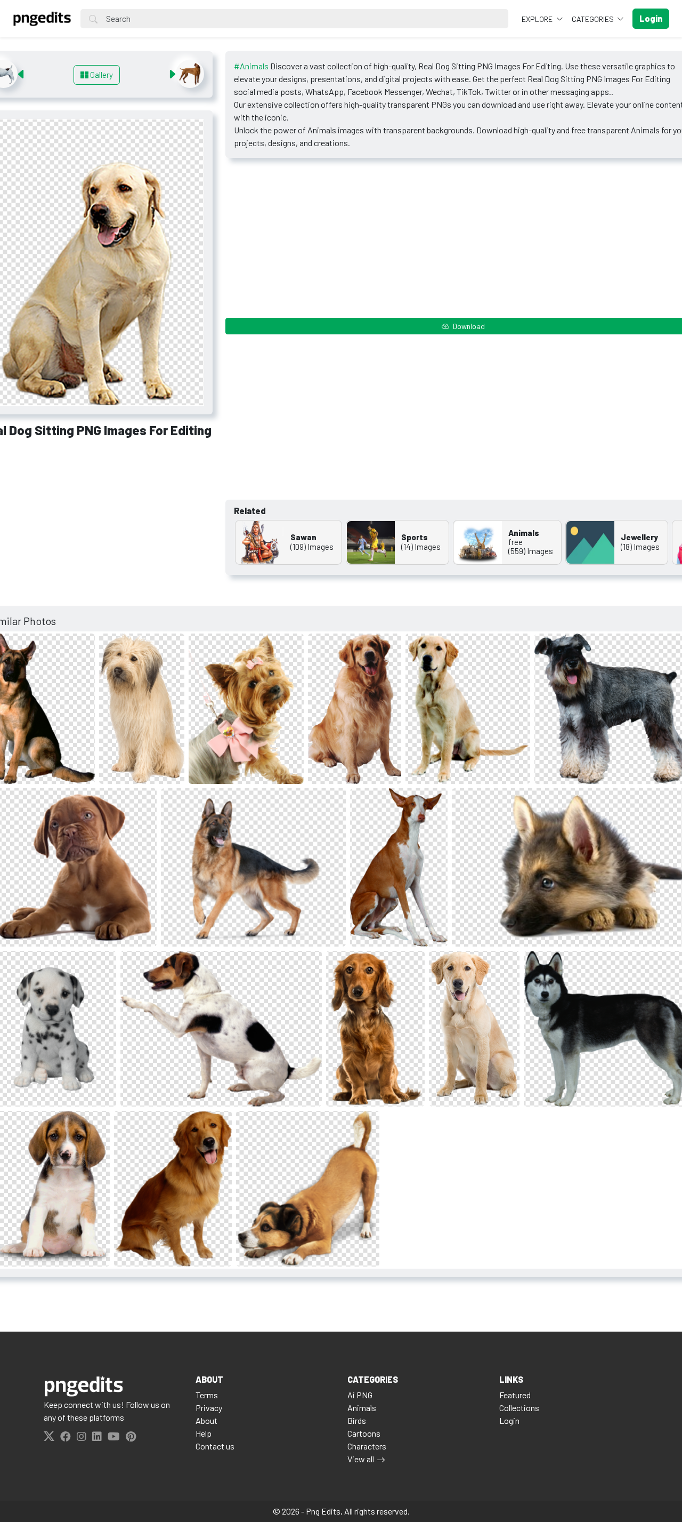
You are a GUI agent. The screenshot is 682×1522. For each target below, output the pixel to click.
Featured (515, 1395)
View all (360, 1459)
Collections (519, 1408)
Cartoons (363, 1433)
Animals (361, 1408)
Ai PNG (359, 1395)
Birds (356, 1420)
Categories (593, 18)
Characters (366, 1446)
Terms (207, 1395)
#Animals (251, 66)
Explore (538, 18)
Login (509, 1420)
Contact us (215, 1446)
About (206, 1420)
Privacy (209, 1408)
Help (204, 1433)
